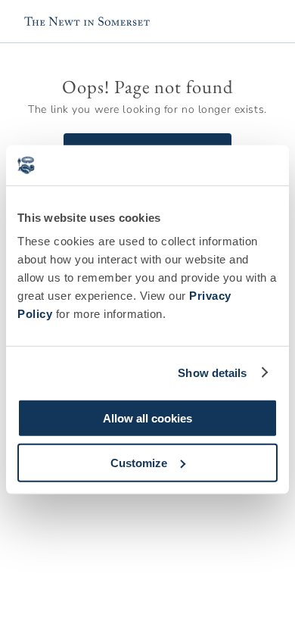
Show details (212, 372)
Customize (138, 462)
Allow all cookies (147, 418)
